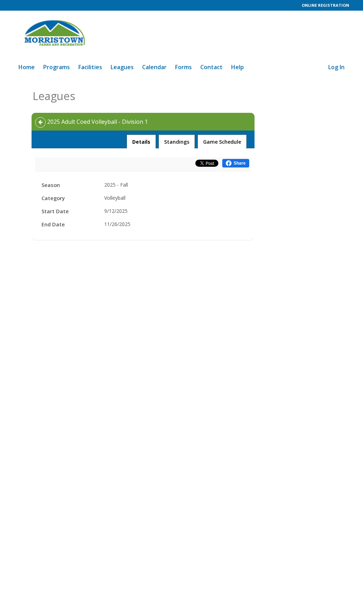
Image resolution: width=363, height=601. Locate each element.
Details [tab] (141, 141)
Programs (56, 67)
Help (237, 67)
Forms (183, 67)
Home (26, 67)
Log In (336, 67)
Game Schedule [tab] (222, 141)
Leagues (122, 67)
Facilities (90, 67)
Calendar (154, 67)
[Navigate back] (40, 122)
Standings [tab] (176, 141)
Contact (211, 67)
